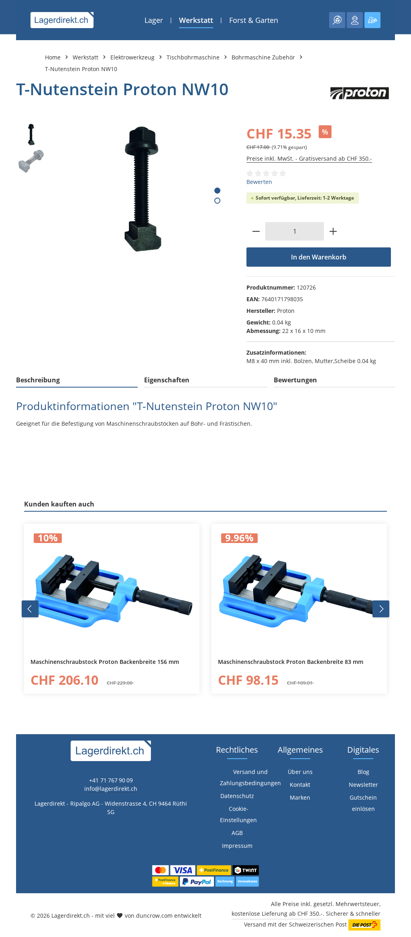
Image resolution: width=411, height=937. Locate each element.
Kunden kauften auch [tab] (59, 504)
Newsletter (363, 784)
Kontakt (300, 784)
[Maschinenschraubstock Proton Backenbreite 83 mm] (299, 591)
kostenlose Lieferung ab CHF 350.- (277, 913)
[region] (123, 189)
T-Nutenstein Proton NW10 (81, 69)
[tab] (77, 380)
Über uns (300, 772)
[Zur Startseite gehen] (62, 20)
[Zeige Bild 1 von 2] (217, 191)
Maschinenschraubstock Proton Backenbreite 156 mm (105, 661)
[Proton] (359, 93)
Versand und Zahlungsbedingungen (250, 777)
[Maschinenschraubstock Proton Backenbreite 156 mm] (112, 591)
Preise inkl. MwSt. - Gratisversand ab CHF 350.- (309, 158)
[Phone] (10, 601)
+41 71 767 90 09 (111, 780)
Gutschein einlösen (363, 803)
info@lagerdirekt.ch (110, 788)
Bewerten (259, 182)
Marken (300, 797)
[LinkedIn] (10, 585)
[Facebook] (10, 569)
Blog (363, 772)
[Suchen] (337, 20)
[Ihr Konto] (355, 20)
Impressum (237, 845)
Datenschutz (237, 796)
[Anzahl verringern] (255, 231)
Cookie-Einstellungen (238, 814)
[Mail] (10, 617)
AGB (237, 833)
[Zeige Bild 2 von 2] (217, 201)
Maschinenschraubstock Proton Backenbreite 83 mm (290, 661)
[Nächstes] (380, 608)
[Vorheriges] (30, 608)
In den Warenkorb (318, 257)
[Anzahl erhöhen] (333, 231)
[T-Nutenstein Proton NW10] (142, 189)
